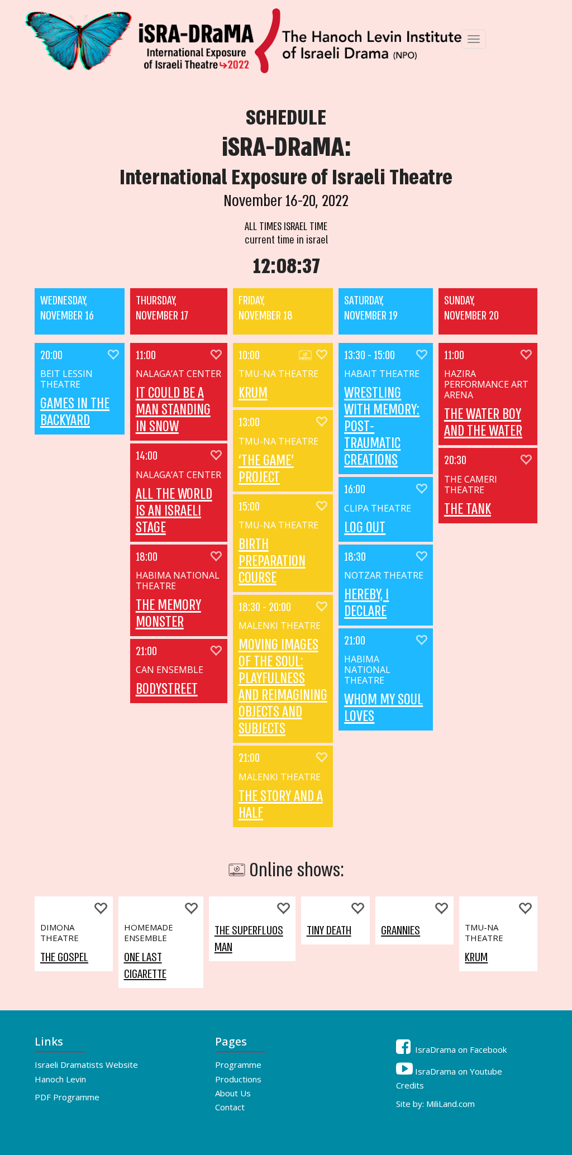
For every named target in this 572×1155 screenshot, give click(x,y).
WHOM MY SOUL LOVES (383, 708)
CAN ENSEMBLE (169, 670)
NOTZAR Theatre (383, 575)
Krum (253, 393)
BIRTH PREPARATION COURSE (272, 561)
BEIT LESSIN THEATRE (66, 379)
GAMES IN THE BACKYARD (74, 412)
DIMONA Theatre (59, 932)
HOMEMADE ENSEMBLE (148, 932)
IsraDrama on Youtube (457, 1071)
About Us (233, 1093)
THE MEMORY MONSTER (168, 613)
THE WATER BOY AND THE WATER (483, 422)
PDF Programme (67, 1096)
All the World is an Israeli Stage (174, 511)
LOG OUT (364, 528)
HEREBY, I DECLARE (366, 603)
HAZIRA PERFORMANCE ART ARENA (486, 384)
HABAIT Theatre (382, 374)
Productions (238, 1079)
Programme (238, 1064)
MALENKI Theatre (280, 626)
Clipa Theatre (377, 508)
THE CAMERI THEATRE (470, 484)
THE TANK (467, 509)
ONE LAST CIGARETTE (145, 965)
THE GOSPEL (64, 957)
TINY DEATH (329, 930)
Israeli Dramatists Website (86, 1064)
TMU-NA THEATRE (278, 374)
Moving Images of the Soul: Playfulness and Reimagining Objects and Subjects (283, 687)
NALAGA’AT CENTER (178, 374)
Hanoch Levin (60, 1079)
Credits (410, 1085)
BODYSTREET (167, 689)
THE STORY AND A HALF (281, 804)
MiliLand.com (450, 1103)
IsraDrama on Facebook (460, 1049)
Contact (230, 1107)
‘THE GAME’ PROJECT (266, 469)
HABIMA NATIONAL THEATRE (178, 580)
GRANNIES (400, 930)
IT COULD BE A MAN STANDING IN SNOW (173, 410)
